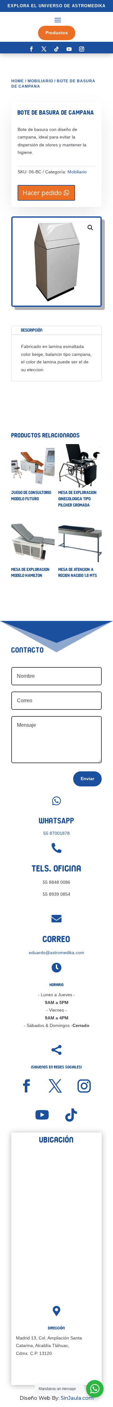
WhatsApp (56, 821)
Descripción (32, 330)
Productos (57, 32)
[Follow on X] (44, 49)
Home (17, 81)
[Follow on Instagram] (82, 49)
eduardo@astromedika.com (56, 952)
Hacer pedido (42, 192)
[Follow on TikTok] (56, 49)
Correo (56, 939)
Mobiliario (40, 81)
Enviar (87, 778)
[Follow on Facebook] (31, 49)
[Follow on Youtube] (69, 49)
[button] (90, 227)
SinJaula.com (77, 1398)
